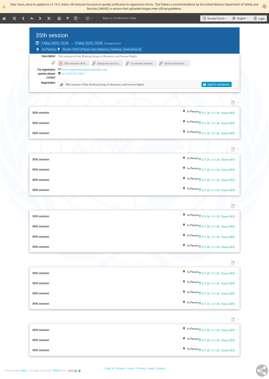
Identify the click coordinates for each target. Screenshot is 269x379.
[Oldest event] (15, 18)
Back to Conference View (119, 18)
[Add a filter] (67, 18)
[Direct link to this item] (150, 102)
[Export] (78, 18)
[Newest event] (48, 18)
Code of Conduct (115, 368)
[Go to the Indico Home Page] (4, 18)
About (130, 368)
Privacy (141, 368)
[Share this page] (262, 370)
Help (151, 368)
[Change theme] (90, 18)
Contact (160, 368)
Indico (23, 370)
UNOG (56, 370)
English (241, 18)
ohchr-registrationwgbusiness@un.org (84, 69)
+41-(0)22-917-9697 (73, 73)
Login (261, 18)
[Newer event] (40, 18)
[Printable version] (59, 18)
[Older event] (23, 18)
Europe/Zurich (216, 18)
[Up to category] (32, 18)
